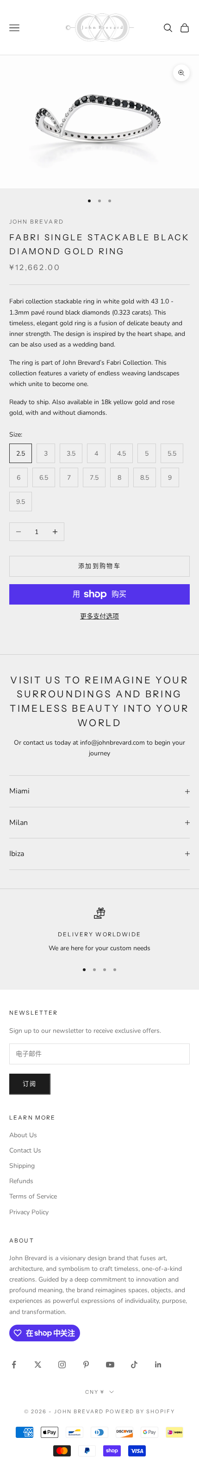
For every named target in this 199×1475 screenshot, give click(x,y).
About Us (23, 1135)
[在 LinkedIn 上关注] (158, 1364)
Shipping (22, 1165)
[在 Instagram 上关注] (62, 1364)
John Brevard (36, 221)
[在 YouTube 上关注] (110, 1364)
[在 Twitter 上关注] (38, 1364)
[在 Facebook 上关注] (14, 1364)
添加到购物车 (99, 566)
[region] (99, 930)
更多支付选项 (99, 616)
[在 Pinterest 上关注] (86, 1364)
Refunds (21, 1181)
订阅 (30, 1084)
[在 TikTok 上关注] (134, 1364)
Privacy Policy (29, 1212)
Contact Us (25, 1150)
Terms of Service (33, 1196)
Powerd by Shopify (140, 1411)
